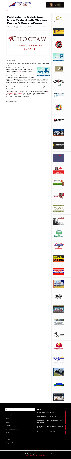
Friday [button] (23, 94)
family (20, 71)
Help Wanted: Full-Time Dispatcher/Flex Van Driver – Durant (50, 427)
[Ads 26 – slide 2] (58, 309)
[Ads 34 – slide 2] (58, 397)
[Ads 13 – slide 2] (58, 170)
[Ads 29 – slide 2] (58, 347)
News (7, 432)
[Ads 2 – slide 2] (58, 57)
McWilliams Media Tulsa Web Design (35, 455)
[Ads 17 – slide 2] (58, 208)
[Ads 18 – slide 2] (58, 221)
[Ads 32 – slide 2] (58, 372)
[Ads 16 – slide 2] (58, 19)
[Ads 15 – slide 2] (58, 195)
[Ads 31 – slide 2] (58, 359)
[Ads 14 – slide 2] (58, 183)
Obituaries (9, 436)
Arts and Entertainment (12, 429)
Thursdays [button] (8, 94)
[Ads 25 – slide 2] (58, 296)
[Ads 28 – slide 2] (58, 334)
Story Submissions (11, 443)
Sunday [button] (39, 93)
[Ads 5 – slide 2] (58, 95)
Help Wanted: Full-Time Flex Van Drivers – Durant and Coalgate (49, 421)
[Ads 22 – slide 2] (58, 258)
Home (7, 418)
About (7, 422)
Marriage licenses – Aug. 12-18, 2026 (46, 416)
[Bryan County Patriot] (20, 4)
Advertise (8, 425)
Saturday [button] (30, 94)
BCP (17, 26)
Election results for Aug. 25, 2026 (45, 412)
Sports (8, 439)
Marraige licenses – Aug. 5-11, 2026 (46, 432)
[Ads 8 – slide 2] (58, 120)
